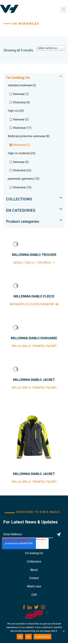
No (28, 636)
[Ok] (63, 631)
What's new (34, 586)
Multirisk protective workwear (29, 136)
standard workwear (22, 85)
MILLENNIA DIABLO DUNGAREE (34, 338)
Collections (34, 561)
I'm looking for (34, 553)
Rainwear (21, 94)
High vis (16, 110)
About (34, 570)
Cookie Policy (42, 636)
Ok (19, 636)
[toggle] (60, 76)
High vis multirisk (21, 153)
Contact (34, 578)
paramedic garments (23, 178)
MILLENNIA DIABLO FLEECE (34, 296)
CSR (34, 594)
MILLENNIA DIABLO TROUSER (34, 255)
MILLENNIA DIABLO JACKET (34, 380)
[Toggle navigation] (63, 9)
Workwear (21, 102)
